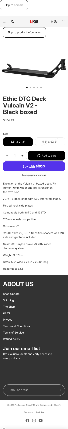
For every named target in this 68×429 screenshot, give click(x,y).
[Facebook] (27, 420)
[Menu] (4, 21)
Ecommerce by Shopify (50, 405)
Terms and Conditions (16, 326)
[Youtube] (40, 420)
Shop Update (11, 293)
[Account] (55, 21)
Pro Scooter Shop (22, 405)
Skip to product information (24, 32)
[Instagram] (34, 420)
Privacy (7, 319)
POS (33, 405)
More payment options (34, 175)
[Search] (12, 21)
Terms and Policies (34, 412)
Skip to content (14, 5)
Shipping (8, 300)
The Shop (9, 306)
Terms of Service (13, 332)
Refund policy (11, 338)
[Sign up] (59, 390)
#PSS (6, 313)
